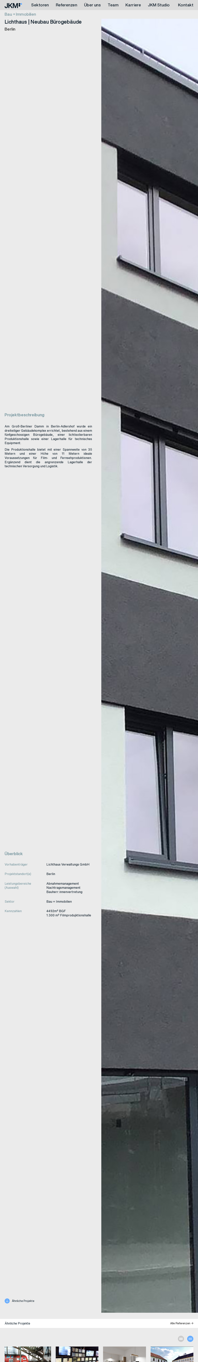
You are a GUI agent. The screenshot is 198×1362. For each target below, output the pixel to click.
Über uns (92, 5)
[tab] (181, 1339)
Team (113, 5)
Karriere (133, 5)
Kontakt (185, 5)
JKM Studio (159, 5)
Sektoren (40, 5)
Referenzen (66, 5)
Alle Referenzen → (181, 1323)
